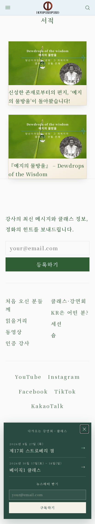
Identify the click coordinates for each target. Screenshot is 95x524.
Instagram (64, 376)
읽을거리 (17, 320)
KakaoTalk (47, 405)
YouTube (28, 376)
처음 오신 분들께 (24, 305)
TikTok (65, 391)
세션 (56, 323)
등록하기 (47, 264)
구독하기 (47, 507)
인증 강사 (18, 343)
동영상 (14, 331)
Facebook (33, 391)
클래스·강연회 (69, 301)
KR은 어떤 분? (70, 312)
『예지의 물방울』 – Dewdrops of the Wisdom (46, 170)
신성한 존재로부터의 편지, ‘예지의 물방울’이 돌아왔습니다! (45, 96)
